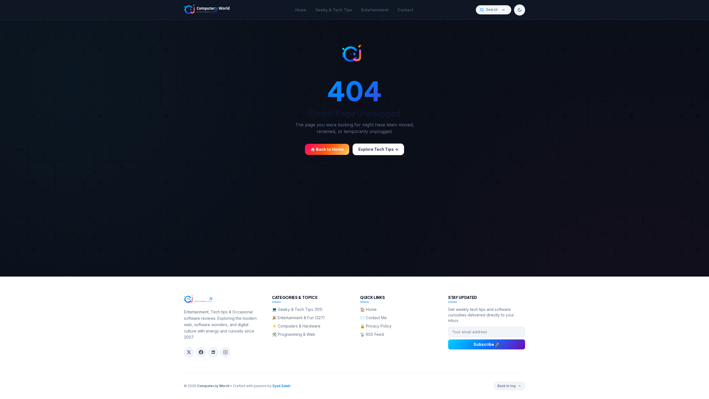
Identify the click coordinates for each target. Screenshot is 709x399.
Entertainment (375, 9)
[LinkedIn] (213, 352)
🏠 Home (368, 309)
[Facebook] (201, 352)
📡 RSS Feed (372, 334)
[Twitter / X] (189, 352)
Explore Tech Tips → (378, 149)
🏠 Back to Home (327, 149)
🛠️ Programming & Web (293, 334)
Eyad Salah (281, 386)
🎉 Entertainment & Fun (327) (298, 317)
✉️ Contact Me (373, 317)
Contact (405, 9)
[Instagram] (225, 352)
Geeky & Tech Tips (333, 9)
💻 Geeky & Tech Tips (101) (297, 309)
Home (300, 9)
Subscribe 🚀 (487, 344)
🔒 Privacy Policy (376, 326)
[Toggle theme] (519, 10)
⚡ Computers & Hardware (296, 326)
